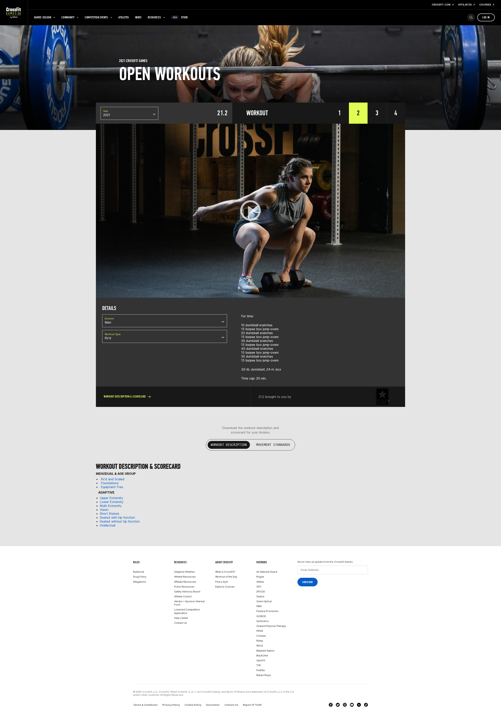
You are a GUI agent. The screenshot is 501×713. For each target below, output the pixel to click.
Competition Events (96, 17)
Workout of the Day (226, 576)
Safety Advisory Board (187, 591)
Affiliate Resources (185, 581)
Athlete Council (183, 596)
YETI (258, 586)
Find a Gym (221, 581)
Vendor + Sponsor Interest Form (189, 603)
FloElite (260, 670)
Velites (260, 581)
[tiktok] (366, 705)
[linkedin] (359, 705)
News (138, 17)
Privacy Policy (171, 704)
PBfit (259, 606)
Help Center (181, 618)
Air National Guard (266, 571)
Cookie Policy (193, 704)
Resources (154, 17)
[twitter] (338, 705)
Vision (104, 510)
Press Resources (184, 586)
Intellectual (107, 525)
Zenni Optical (264, 601)
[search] (471, 17)
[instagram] (345, 705)
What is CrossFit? (225, 571)
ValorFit (260, 660)
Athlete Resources (185, 576)
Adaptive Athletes (184, 571)
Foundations (110, 483)
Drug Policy (139, 576)
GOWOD (261, 616)
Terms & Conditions (145, 704)
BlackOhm (262, 655)
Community (67, 17)
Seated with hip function (117, 517)
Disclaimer (213, 704)
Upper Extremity (111, 498)
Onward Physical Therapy (271, 626)
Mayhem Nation (265, 650)
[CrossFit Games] (13, 12)
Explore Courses (225, 586)
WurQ (259, 645)
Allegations (139, 581)
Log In (486, 17)
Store (180, 17)
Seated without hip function (120, 521)
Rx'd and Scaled (112, 479)
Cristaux (261, 635)
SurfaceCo (262, 621)
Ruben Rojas (263, 675)
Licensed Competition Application (187, 611)
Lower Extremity (111, 502)
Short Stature (109, 514)
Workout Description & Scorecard (125, 396)
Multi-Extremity (111, 506)
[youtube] (352, 705)
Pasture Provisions (267, 611)
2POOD (260, 591)
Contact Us (180, 622)
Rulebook (138, 571)
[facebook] (331, 705)
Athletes (123, 17)
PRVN (259, 630)
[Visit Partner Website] (382, 396)
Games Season (42, 17)
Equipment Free (112, 487)
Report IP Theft (252, 704)
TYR (258, 665)
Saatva (260, 596)
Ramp (259, 640)
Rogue (260, 576)
